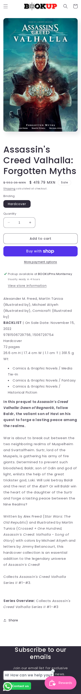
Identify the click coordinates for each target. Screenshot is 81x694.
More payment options (40, 262)
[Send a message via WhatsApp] (7, 686)
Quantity (9, 214)
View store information (27, 285)
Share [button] (13, 620)
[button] (6, 6)
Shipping (9, 188)
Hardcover (17, 204)
